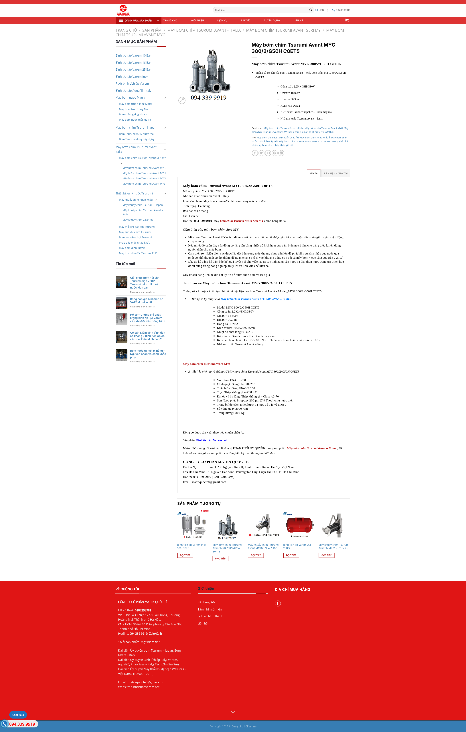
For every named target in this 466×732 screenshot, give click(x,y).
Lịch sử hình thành (210, 616)
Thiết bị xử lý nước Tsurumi (134, 193)
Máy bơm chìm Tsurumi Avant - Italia (204, 30)
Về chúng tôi (206, 602)
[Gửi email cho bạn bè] (268, 153)
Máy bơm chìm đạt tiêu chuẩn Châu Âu (278, 137)
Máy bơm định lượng (132, 248)
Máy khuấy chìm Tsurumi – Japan (143, 205)
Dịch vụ (222, 20)
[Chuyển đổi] (164, 98)
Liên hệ (298, 20)
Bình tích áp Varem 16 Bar (133, 63)
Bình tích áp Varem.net (212, 440)
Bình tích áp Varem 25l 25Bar (297, 546)
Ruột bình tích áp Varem (132, 83)
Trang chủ (170, 20)
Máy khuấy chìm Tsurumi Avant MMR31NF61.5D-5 (334, 546)
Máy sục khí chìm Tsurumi (135, 232)
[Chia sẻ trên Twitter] (261, 153)
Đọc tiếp (185, 555)
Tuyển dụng (272, 20)
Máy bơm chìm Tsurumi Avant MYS (144, 183)
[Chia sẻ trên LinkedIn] (281, 153)
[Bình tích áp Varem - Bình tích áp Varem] (138, 10)
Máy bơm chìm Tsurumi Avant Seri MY (283, 30)
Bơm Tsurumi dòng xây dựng (136, 139)
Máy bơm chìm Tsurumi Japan (136, 128)
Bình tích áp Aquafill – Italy (133, 91)
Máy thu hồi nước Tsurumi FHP (138, 253)
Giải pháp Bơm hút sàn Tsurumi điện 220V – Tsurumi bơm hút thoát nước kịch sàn (144, 282)
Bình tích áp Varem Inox (132, 77)
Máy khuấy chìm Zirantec (138, 219)
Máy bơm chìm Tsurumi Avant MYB (144, 168)
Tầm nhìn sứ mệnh (211, 609)
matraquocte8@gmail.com (146, 682)
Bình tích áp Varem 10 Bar (133, 55)
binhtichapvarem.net (145, 687)
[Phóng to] (181, 100)
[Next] (350, 539)
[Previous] (177, 539)
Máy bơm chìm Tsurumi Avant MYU (144, 173)
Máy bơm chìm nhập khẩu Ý (315, 137)
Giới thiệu (197, 20)
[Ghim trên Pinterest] (275, 153)
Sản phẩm (152, 30)
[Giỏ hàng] (346, 20)
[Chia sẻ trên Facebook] (255, 153)
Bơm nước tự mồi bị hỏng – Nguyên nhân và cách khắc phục (148, 354)
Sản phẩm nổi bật (298, 132)
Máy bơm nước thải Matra (135, 119)
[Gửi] (311, 10)
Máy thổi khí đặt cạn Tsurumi (137, 226)
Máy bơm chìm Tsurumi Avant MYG (144, 178)
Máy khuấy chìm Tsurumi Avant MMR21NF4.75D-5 (263, 546)
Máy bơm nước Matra (130, 98)
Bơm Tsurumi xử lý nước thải (136, 134)
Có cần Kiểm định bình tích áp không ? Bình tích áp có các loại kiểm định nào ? (147, 336)
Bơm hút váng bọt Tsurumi (135, 237)
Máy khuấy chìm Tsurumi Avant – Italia (143, 212)
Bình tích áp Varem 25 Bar (133, 69)
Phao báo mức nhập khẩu (134, 242)
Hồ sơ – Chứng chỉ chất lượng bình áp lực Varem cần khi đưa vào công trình (147, 318)
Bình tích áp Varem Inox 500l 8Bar (191, 546)
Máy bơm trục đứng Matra (135, 109)
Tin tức (245, 20)
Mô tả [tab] (314, 173)
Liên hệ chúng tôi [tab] (335, 173)
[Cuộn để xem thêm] (233, 712)
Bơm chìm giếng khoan (133, 114)
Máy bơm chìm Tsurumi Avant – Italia (137, 149)
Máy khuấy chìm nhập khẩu (136, 199)
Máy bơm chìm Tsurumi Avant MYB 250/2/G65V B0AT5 (227, 548)
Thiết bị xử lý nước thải (321, 132)
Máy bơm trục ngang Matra (136, 104)
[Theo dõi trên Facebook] (278, 603)
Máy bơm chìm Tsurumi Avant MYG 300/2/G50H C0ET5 (308, 141)
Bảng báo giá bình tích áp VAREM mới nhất (146, 300)
